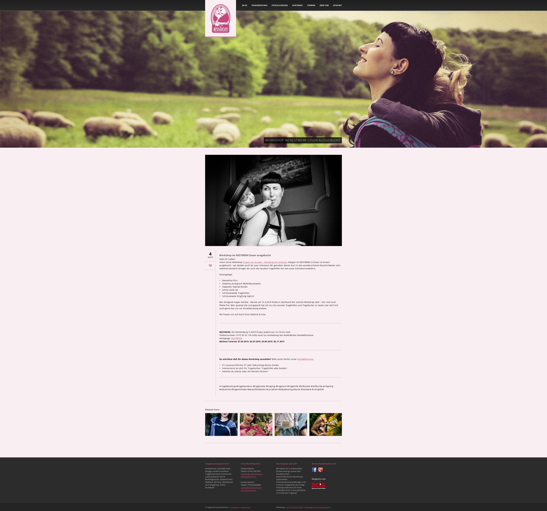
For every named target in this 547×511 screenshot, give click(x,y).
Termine (311, 5)
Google (320, 469)
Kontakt (337, 5)
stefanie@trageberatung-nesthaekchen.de (252, 475)
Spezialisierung (280, 5)
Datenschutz (245, 507)
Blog (244, 5)
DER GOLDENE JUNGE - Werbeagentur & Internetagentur (308, 507)
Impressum (234, 507)
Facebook (314, 469)
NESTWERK (236, 338)
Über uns (324, 5)
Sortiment (297, 5)
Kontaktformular (305, 359)
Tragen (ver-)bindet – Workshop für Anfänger (265, 262)
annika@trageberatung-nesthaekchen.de (251, 489)
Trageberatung (260, 5)
